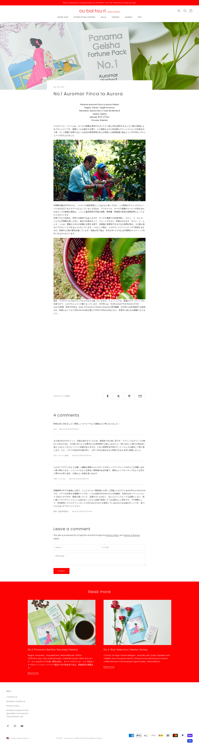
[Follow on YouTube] (22, 726)
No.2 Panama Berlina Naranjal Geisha (53, 649)
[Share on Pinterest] (129, 396)
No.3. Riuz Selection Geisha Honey (126, 649)
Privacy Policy (112, 535)
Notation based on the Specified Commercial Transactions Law (17, 713)
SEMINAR (115, 17)
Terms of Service (132, 535)
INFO (140, 17)
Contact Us (11, 697)
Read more (33, 673)
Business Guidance (15, 701)
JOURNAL (128, 17)
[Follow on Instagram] (15, 726)
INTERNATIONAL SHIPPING (84, 17)
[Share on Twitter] (118, 396)
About (103, 17)
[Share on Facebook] (107, 396)
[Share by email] (140, 396)
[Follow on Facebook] (7, 726)
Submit (61, 571)
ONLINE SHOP (62, 17)
